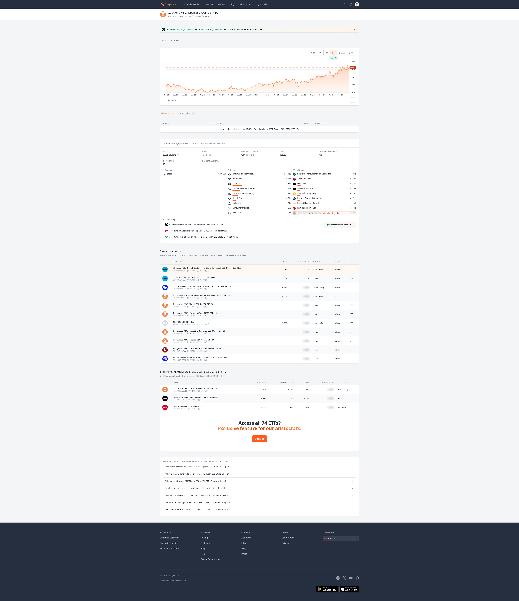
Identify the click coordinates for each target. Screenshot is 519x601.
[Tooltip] (174, 220)
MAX (343, 52)
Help (203, 553)
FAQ (203, 548)
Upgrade (259, 438)
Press (244, 553)
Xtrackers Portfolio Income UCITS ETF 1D (195, 388)
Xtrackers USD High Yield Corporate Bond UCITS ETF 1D (201, 295)
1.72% (263, 389)
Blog (243, 548)
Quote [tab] (163, 40)
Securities (245, 4)
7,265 (291, 398)
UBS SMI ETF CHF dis (183, 321)
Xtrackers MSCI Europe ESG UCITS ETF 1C (193, 339)
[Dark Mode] (350, 4)
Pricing (221, 4)
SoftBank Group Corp (306, 193)
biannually (318, 287)
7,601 (291, 407)
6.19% (263, 398)
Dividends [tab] (166, 113)
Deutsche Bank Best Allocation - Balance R (196, 397)
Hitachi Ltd (302, 183)
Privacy (285, 543)
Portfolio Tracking (169, 543)
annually (342, 407)
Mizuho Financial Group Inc (309, 198)
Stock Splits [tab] (187, 113)
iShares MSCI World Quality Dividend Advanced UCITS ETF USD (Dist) (208, 267)
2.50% (284, 323)
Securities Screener (170, 548)
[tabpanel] (259, 76)
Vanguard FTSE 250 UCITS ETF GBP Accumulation (197, 348)
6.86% (284, 296)
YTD (313, 52)
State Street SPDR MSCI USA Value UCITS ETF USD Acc (200, 357)
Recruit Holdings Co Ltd (308, 203)
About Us (246, 537)
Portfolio (262, 4)
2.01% (284, 269)
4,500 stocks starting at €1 (196, 224)
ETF (351, 269)
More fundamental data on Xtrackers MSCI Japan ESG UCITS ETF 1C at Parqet (203, 237)
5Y (333, 53)
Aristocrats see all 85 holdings (322, 213)
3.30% (284, 287)
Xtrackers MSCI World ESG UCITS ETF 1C (193, 304)
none (315, 278)
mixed (337, 269)
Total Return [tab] (176, 40)
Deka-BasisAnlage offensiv (187, 406)
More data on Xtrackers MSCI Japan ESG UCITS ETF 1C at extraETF (198, 230)
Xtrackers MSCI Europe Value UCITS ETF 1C (195, 312)
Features (209, 4)
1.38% (306, 389)
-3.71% (305, 269)
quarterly (318, 269)
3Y (327, 52)
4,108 (291, 389)
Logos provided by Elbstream (173, 580)
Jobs (243, 543)
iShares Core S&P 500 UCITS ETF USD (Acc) (195, 277)
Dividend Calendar (191, 4)
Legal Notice (288, 537)
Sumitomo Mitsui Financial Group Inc (314, 173)
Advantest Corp (304, 178)
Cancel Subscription (211, 559)
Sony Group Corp (305, 188)
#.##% (306, 287)
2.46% (263, 407)
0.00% (306, 398)
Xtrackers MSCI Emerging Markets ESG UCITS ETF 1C (199, 330)
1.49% (306, 407)
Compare (172, 100)
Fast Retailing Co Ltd (306, 208)
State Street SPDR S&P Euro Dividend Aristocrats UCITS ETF (204, 286)
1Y (320, 52)
